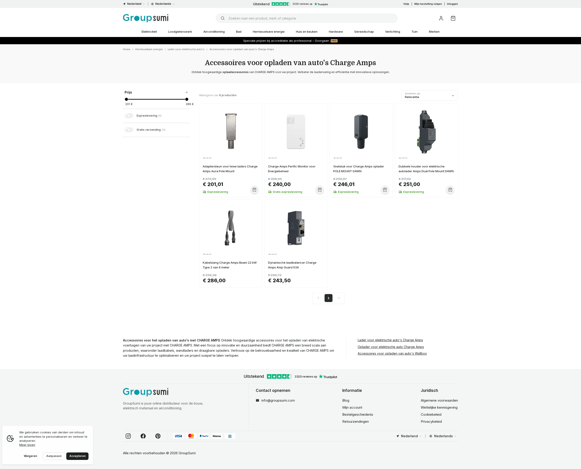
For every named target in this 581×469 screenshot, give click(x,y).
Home (126, 49)
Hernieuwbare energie (269, 31)
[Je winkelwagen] (453, 18)
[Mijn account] (441, 18)
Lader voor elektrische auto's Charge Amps (390, 340)
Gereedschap (364, 31)
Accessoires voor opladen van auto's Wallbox (392, 353)
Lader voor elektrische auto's (186, 49)
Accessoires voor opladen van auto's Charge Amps (241, 49)
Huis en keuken (307, 31)
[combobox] (306, 18)
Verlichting (392, 31)
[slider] (126, 99)
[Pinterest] (158, 436)
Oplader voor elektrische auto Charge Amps (391, 347)
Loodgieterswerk (180, 31)
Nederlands (163, 3)
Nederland (134, 3)
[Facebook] (143, 436)
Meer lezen (27, 445)
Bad (238, 31)
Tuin (414, 31)
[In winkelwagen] (254, 189)
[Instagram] (128, 436)
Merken (434, 31)
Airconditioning (214, 31)
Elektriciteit (149, 31)
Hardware (336, 31)
